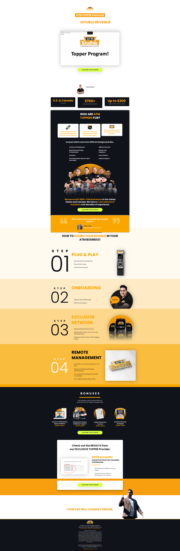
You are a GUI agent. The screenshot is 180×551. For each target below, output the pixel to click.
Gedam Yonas (93, 549)
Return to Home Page (59, 4)
